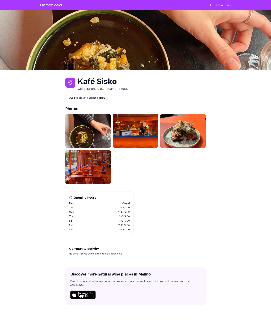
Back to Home (222, 5)
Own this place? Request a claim (87, 98)
